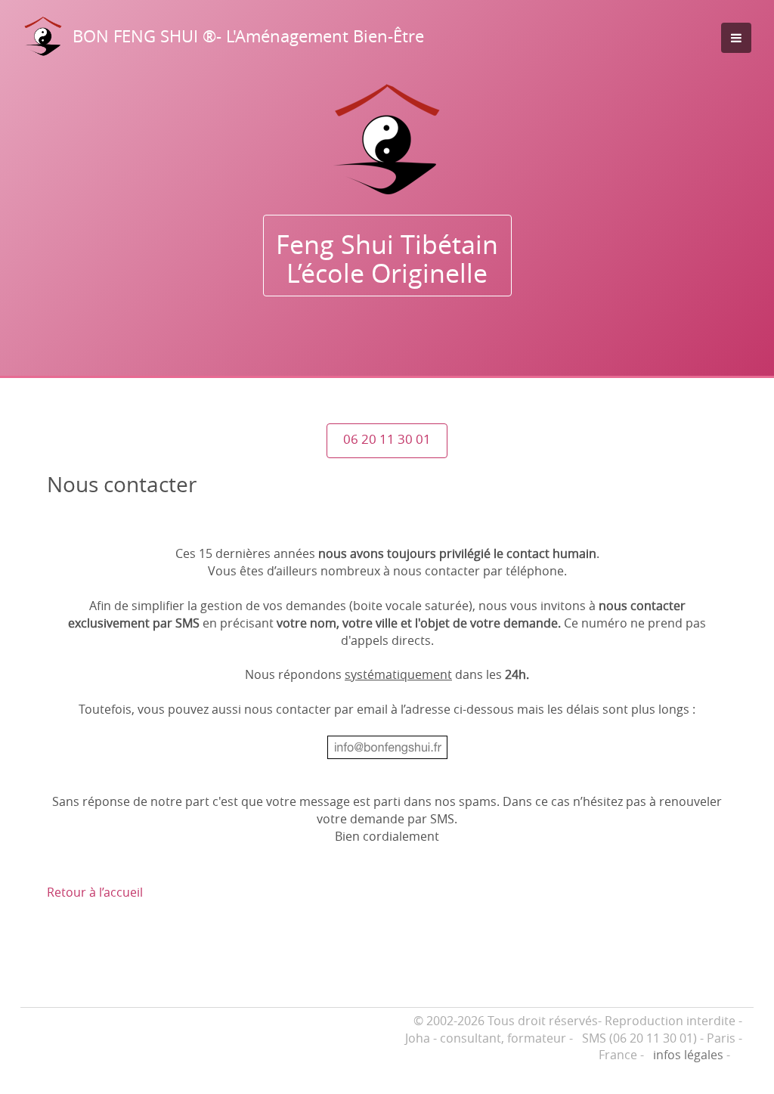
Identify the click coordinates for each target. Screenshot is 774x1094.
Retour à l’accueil (95, 892)
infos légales (688, 1054)
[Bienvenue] (387, 139)
